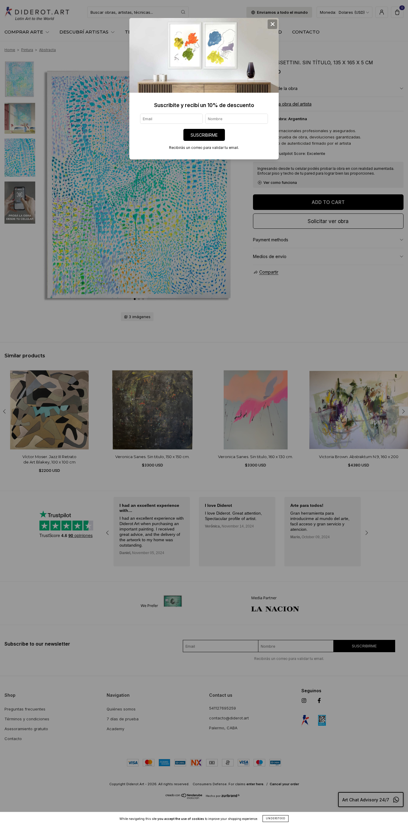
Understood (275, 818)
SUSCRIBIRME (204, 135)
